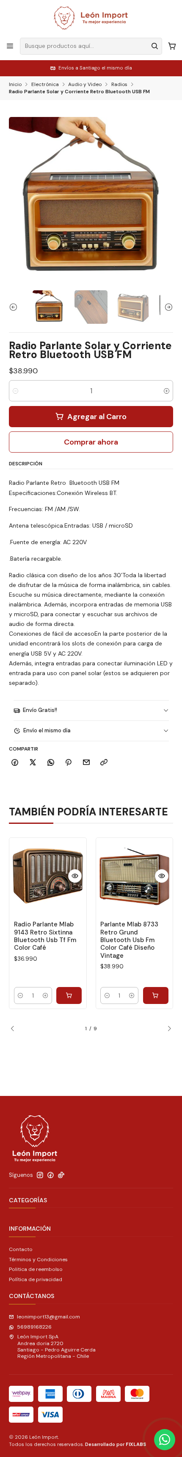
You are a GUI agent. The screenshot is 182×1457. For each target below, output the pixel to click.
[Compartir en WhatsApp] (50, 762)
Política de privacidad (35, 1279)
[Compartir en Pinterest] (68, 762)
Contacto (21, 1249)
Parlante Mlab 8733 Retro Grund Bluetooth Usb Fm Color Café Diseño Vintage (129, 940)
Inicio (15, 84)
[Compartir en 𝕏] (33, 762)
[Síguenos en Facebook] (50, 1175)
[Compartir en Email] (86, 762)
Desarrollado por (115, 1444)
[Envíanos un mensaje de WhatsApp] (164, 1439)
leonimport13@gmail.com (48, 1316)
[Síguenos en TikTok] (61, 1175)
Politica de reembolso (36, 1269)
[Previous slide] (15, 306)
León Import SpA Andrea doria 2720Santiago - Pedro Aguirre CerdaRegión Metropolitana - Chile (56, 1346)
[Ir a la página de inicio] (91, 18)
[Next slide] (166, 306)
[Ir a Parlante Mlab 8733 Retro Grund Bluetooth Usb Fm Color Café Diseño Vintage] (134, 876)
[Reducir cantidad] (15, 391)
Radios (119, 84)
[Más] (75, 876)
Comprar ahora (91, 442)
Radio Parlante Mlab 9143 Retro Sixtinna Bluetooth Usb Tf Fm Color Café (45, 936)
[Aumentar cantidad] (166, 391)
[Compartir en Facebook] (15, 762)
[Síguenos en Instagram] (40, 1175)
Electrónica (45, 84)
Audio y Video (85, 84)
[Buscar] (155, 46)
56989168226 (34, 1327)
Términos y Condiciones (38, 1259)
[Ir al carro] (171, 46)
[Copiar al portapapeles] (104, 762)
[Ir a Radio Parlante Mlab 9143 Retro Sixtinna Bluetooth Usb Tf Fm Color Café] (47, 876)
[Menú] (10, 46)
